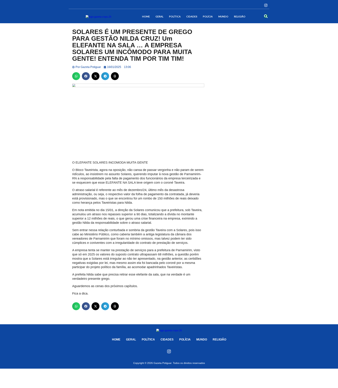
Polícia (208, 16)
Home (146, 16)
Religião (239, 16)
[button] (76, 76)
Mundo (223, 16)
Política (175, 16)
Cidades (191, 16)
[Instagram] (265, 5)
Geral (159, 16)
